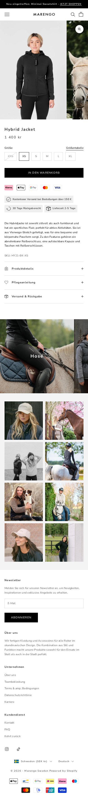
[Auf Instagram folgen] (7, 749)
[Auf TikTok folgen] (18, 749)
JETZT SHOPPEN (70, 4)
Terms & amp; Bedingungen (22, 688)
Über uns (10, 675)
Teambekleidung (15, 682)
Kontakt (9, 722)
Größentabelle (74, 148)
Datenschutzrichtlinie (18, 695)
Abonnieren (21, 617)
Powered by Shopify (63, 771)
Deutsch (63, 761)
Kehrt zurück (13, 736)
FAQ (7, 729)
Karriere (9, 702)
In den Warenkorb (44, 173)
